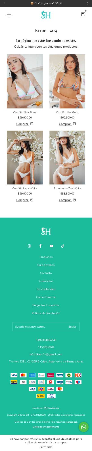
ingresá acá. (71, 421)
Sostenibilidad (46, 289)
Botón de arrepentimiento (46, 426)
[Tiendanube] (46, 409)
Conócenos (46, 281)
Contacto (46, 273)
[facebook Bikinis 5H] (40, 246)
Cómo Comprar (46, 297)
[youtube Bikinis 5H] (51, 246)
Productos (46, 257)
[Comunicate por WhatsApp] (84, 427)
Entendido (46, 447)
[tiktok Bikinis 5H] (63, 246)
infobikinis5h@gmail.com (46, 354)
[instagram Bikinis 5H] (29, 246)
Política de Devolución (46, 313)
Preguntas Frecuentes (46, 305)
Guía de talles (46, 265)
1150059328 (46, 347)
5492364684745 (46, 340)
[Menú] (10, 15)
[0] (82, 15)
